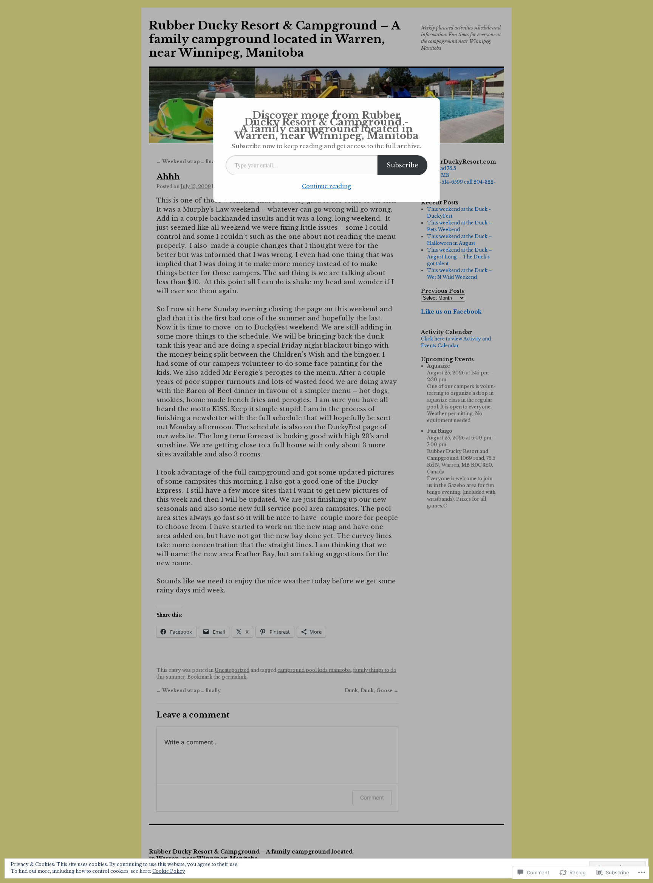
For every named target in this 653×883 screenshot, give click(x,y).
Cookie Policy (168, 871)
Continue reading (326, 186)
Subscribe (402, 165)
